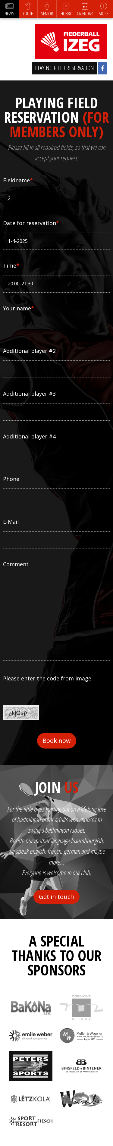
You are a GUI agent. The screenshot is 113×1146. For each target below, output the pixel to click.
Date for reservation (31, 223)
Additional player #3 (29, 393)
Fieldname (18, 180)
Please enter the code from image (47, 678)
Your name (18, 308)
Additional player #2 (29, 350)
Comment (16, 564)
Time (11, 265)
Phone (11, 478)
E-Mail (11, 521)
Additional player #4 (29, 436)
